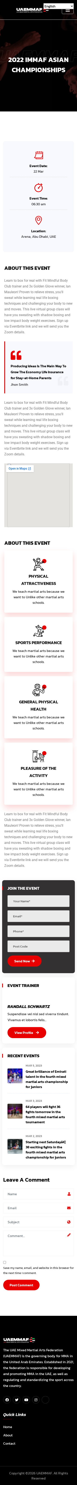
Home (7, 1426)
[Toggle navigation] (68, 9)
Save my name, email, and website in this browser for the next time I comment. (38, 1270)
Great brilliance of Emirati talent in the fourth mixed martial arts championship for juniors (47, 1079)
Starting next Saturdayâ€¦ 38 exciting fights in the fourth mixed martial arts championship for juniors (46, 1149)
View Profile (24, 1032)
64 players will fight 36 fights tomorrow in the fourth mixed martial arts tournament (45, 1114)
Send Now (22, 961)
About (8, 1435)
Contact (9, 1443)
